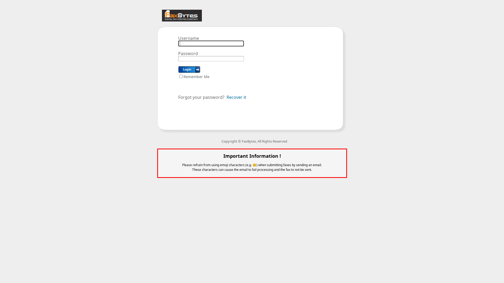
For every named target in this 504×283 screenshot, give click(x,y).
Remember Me (196, 76)
